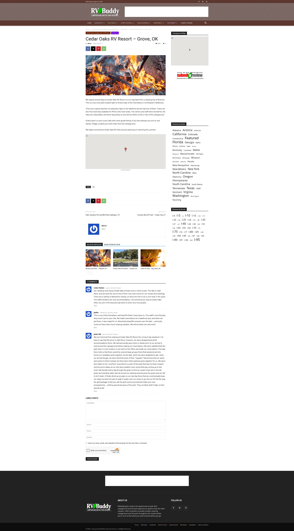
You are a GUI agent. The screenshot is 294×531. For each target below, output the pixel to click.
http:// (103, 229)
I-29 (194, 220)
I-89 (202, 236)
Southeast (112, 23)
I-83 (173, 236)
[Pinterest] (98, 48)
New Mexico (179, 169)
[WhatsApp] (104, 48)
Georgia (189, 142)
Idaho (198, 142)
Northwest (158, 23)
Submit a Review (186, 23)
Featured (192, 138)
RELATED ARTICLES (94, 245)
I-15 (194, 215)
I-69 (189, 228)
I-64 (178, 228)
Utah (198, 188)
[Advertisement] (166, 12)
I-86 (189, 236)
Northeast (99, 23)
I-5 (178, 215)
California (179, 134)
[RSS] (203, 1)
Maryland (175, 154)
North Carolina (181, 172)
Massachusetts (187, 154)
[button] (205, 23)
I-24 (179, 220)
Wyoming (176, 200)
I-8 (182, 216)
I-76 (180, 232)
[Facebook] (199, 1)
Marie (89, 43)
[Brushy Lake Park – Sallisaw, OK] (98, 258)
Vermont (177, 192)
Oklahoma (124, 29)
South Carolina (181, 184)
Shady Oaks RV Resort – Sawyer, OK (125, 268)
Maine (196, 150)
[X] (206, 1)
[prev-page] (87, 273)
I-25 (184, 219)
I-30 (198, 220)
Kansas (194, 146)
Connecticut (177, 138)
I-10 (187, 215)
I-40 (183, 223)
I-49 (198, 224)
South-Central (142, 23)
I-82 (202, 232)
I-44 (93, 187)
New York (193, 169)
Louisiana (187, 150)
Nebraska (183, 161)
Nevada (191, 161)
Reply (95, 306)
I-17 (203, 216)
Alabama (176, 130)
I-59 (173, 228)
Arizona (187, 130)
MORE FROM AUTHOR (112, 245)
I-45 (194, 224)
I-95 (197, 239)
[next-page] (90, 273)
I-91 (181, 240)
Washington (180, 195)
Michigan (199, 154)
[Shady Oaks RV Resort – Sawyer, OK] (125, 258)
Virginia (188, 192)
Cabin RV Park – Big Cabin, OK (150, 268)
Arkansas (197, 130)
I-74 (199, 228)
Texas (191, 188)
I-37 (174, 224)
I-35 (203, 219)
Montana (175, 162)
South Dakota (197, 184)
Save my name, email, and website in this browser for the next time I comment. (117, 443)
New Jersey (195, 165)
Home (89, 23)
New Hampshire (180, 165)
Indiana (182, 146)
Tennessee (178, 188)
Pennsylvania (179, 180)
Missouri (195, 157)
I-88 (197, 236)
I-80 (191, 232)
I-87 (193, 236)
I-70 (194, 228)
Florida (177, 142)
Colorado (193, 134)
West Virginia (195, 196)
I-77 (185, 232)
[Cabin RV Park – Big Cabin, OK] (153, 258)
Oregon (188, 176)
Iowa (188, 146)
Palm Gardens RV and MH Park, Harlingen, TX (103, 215)
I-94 (191, 240)
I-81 (197, 232)
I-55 (203, 224)
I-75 (175, 231)
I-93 (186, 240)
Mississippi (186, 158)
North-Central (126, 23)
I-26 (189, 220)
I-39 (178, 224)
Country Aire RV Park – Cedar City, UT (151, 215)
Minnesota (176, 158)
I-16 (199, 216)
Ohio (194, 173)
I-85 (184, 236)
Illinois (175, 146)
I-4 (173, 215)
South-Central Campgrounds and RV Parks (105, 29)
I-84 (179, 235)
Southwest (171, 23)
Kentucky (177, 150)
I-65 (184, 228)
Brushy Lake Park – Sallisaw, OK (96, 268)
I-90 (174, 240)
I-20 (174, 220)
